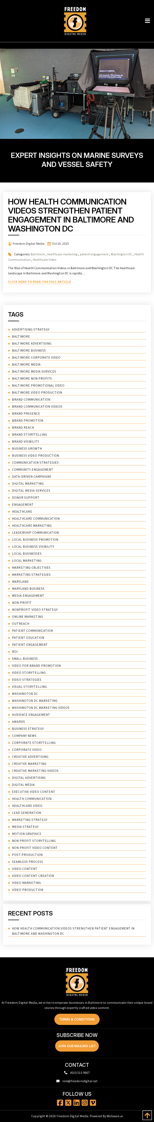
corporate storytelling (34, 743)
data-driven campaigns (31, 476)
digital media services (31, 490)
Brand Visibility (25, 441)
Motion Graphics (26, 834)
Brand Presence (26, 413)
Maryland (20, 582)
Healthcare (22, 511)
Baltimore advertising (32, 343)
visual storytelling (29, 687)
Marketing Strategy (30, 820)
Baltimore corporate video (36, 357)
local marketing (27, 560)
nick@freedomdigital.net (80, 1081)
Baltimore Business (29, 350)
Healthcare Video (45, 260)
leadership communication (35, 532)
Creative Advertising (30, 757)
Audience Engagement (31, 715)
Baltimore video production (37, 392)
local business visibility (33, 546)
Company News (24, 736)
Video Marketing (26, 883)
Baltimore (38, 254)
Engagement (23, 504)
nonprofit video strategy (35, 610)
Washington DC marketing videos (41, 708)
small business (25, 659)
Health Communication (32, 799)
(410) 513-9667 (80, 1073)
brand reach (23, 427)
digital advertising (29, 778)
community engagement (32, 469)
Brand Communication (31, 399)
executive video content (33, 792)
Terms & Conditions (77, 1019)
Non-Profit (22, 603)
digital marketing (28, 483)
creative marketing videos (35, 771)
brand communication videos (37, 406)
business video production (35, 455)
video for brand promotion (36, 666)
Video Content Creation (33, 876)
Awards (18, 722)
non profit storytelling (34, 841)
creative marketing (29, 764)
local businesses (27, 553)
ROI (15, 652)
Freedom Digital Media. (73, 1116)
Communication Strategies (35, 462)
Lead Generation (26, 813)
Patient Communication (32, 631)
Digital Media (23, 785)
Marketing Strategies (31, 575)
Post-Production (27, 855)
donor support (26, 497)
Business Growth (27, 448)
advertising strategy (31, 329)
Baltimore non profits (32, 378)
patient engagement (94, 254)
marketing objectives (31, 568)
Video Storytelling (29, 673)
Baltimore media (26, 364)
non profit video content (35, 848)
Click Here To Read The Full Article (39, 282)
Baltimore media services (34, 371)
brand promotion (27, 420)
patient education (28, 638)
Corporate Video (27, 750)
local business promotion (35, 539)
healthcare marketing (62, 254)
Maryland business (28, 589)
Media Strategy (25, 827)
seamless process (27, 862)
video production (27, 890)
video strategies (27, 680)
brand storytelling (29, 434)
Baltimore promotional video (38, 385)
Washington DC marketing (35, 701)
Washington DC (121, 254)
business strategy (28, 729)
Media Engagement (28, 596)
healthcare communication (36, 518)
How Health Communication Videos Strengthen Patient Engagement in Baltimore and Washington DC (71, 215)
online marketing (27, 617)
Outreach (20, 624)
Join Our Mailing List (77, 1046)
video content (24, 869)
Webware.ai (115, 1116)
